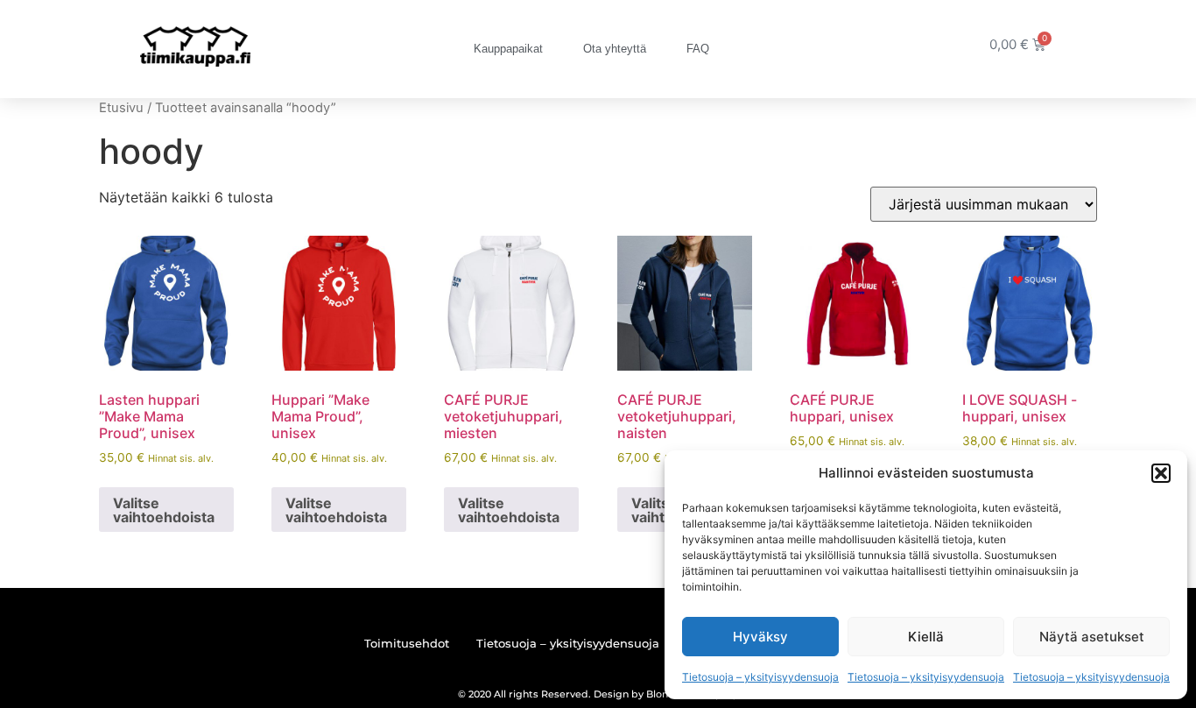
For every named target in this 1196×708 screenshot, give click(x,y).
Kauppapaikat (508, 48)
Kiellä (926, 636)
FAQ (697, 48)
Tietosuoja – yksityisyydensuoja (760, 676)
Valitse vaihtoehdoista (164, 510)
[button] (1161, 473)
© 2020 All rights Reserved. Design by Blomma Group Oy (598, 694)
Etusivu (121, 108)
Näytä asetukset (1091, 636)
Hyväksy (760, 636)
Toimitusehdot (406, 643)
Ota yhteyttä (614, 48)
